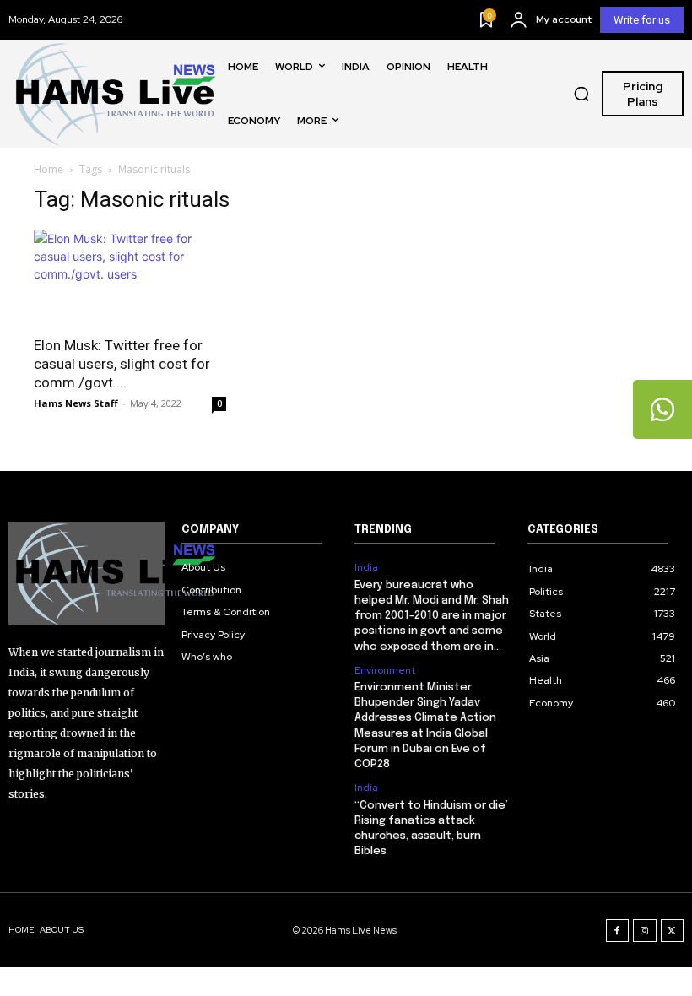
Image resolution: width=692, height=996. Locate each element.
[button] (581, 93)
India (366, 567)
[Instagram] (645, 931)
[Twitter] (672, 931)
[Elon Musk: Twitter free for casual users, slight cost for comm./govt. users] (130, 277)
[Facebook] (618, 931)
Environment (384, 670)
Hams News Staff (76, 403)
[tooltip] (662, 409)
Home (48, 169)
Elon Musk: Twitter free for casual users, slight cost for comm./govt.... (122, 364)
